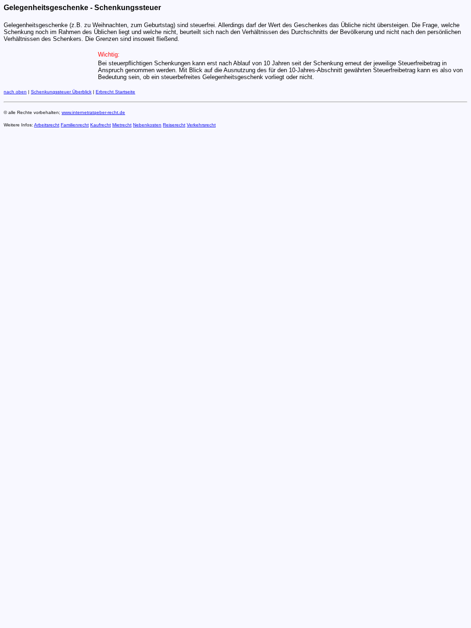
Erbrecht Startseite (115, 91)
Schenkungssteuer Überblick (61, 91)
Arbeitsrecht (46, 124)
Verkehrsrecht (201, 124)
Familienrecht (75, 124)
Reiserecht (174, 124)
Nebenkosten (147, 124)
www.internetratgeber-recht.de (93, 112)
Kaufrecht (100, 124)
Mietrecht (122, 124)
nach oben (15, 91)
